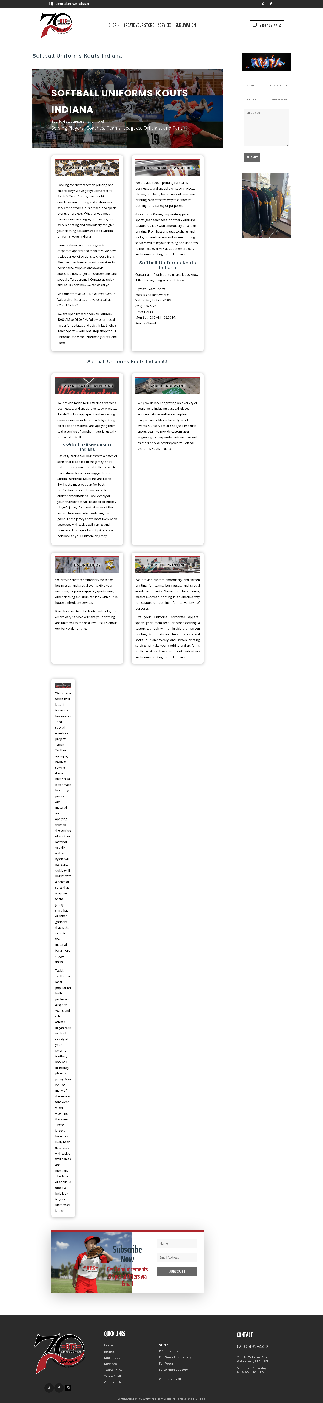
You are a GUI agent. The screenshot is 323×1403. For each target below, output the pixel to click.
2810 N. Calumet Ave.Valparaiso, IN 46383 (252, 1359)
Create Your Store (139, 26)
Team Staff (112, 1376)
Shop (112, 26)
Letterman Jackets (173, 1370)
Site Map (200, 1398)
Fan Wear (166, 1363)
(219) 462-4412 (270, 25)
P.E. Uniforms (168, 1351)
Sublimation (185, 26)
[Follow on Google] (263, 4)
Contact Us (112, 1382)
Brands (109, 1351)
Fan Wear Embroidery (175, 1357)
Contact (245, 1334)
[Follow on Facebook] (271, 4)
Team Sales (113, 1370)
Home (108, 1345)
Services (165, 26)
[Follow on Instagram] (68, 1388)
